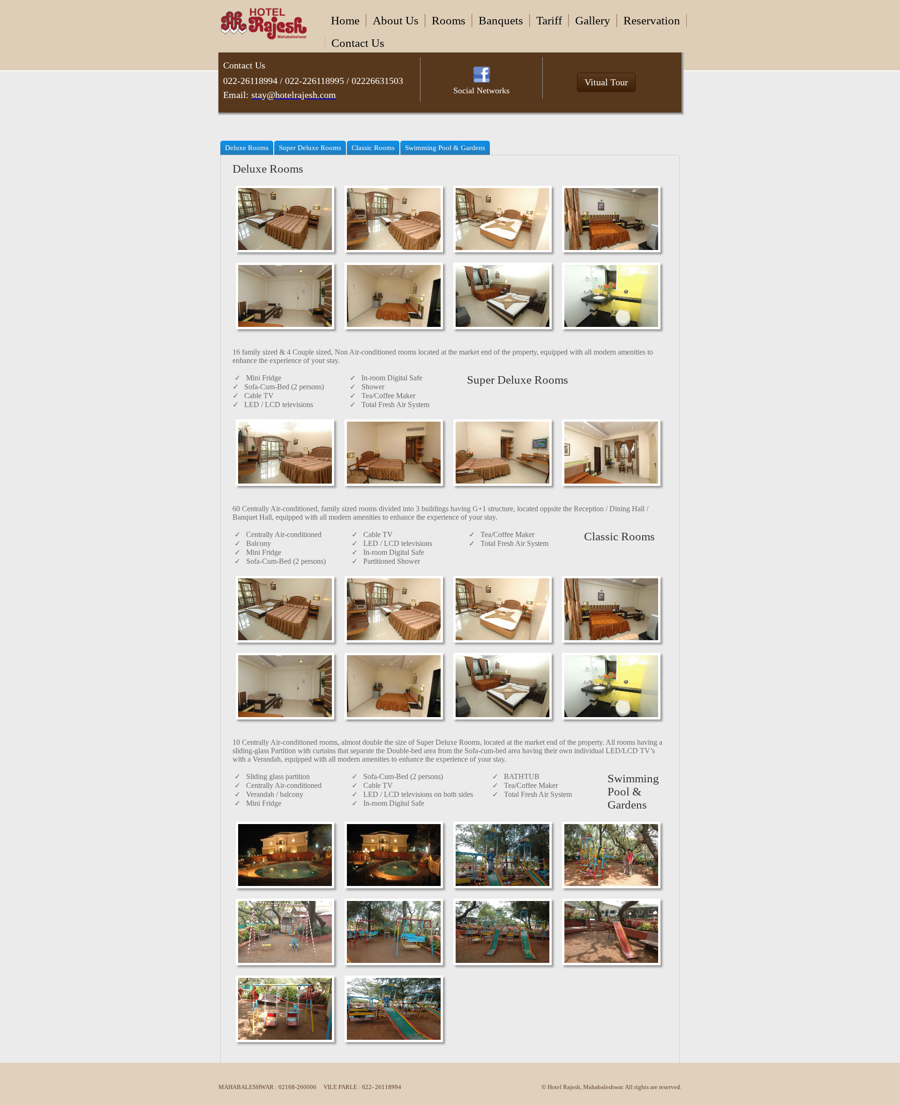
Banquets (501, 20)
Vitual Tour (606, 82)
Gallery (592, 20)
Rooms (448, 20)
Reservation (651, 20)
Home (345, 20)
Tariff (549, 20)
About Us (396, 20)
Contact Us (357, 43)
